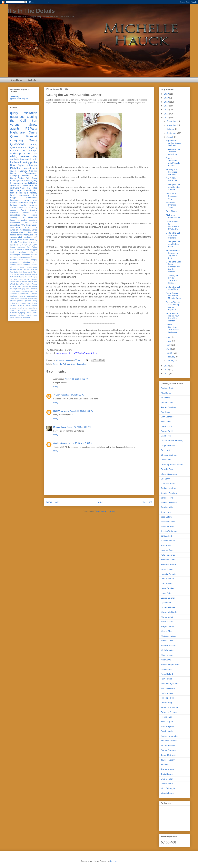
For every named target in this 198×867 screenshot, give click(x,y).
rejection (26, 262)
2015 (166, 114)
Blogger (113, 861)
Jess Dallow (166, 517)
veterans (13, 315)
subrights (13, 313)
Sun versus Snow (23, 122)
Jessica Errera (167, 526)
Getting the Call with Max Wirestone (173, 151)
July (169, 337)
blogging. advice (30, 230)
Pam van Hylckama (170, 683)
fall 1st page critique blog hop (23, 190)
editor (18, 257)
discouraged (15, 255)
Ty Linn (56, 395)
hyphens (34, 293)
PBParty (31, 128)
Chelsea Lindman (169, 455)
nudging (34, 260)
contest (27, 168)
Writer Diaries (25, 284)
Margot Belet (167, 617)
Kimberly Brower (168, 564)
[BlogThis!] (94, 360)
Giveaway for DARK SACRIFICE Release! (172, 279)
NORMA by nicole (61, 411)
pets (29, 298)
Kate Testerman (168, 555)
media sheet (14, 298)
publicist (20, 301)
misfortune (23, 298)
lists (35, 235)
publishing (28, 237)
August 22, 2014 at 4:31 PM (77, 379)
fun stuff (24, 159)
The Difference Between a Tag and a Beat (173, 254)
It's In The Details (31, 11)
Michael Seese (59, 427)
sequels (34, 215)
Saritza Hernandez (169, 736)
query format (21, 303)
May (169, 345)
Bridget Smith (167, 431)
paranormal (14, 262)
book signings (18, 252)
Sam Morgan (167, 721)
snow (19, 265)
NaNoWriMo (14, 277)
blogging (33, 250)
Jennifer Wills (167, 507)
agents (15, 128)
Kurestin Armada (168, 574)
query (14, 113)
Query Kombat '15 (20, 147)
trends (29, 313)
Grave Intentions (17, 247)
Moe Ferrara (166, 655)
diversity (23, 232)
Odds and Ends (29, 227)
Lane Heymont (167, 579)
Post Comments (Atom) (105, 511)
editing (13, 156)
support (13, 210)
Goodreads (23, 202)
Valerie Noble (167, 783)
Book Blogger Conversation (23, 196)
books (19, 193)
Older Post (146, 502)
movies (25, 215)
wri (19, 317)
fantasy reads (18, 205)
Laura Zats (166, 593)
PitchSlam (15, 168)
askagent (18, 286)
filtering (34, 257)
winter (25, 240)
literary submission (18, 208)
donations (26, 255)
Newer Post (52, 502)
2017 (166, 106)
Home (100, 502)
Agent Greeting (29, 210)
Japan (34, 225)
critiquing (16, 140)
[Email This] (92, 360)
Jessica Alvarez (168, 521)
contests (14, 159)
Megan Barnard (168, 626)
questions (33, 220)
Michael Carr (167, 641)
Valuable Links (30, 185)
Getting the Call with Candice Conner (173, 187)
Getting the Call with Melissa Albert (173, 244)
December (172, 121)
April (169, 349)
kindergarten (27, 235)
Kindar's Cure (29, 175)
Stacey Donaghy (168, 750)
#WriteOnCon (32, 267)
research (30, 303)
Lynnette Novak (168, 607)
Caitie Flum (166, 436)
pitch (20, 237)
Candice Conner (60, 443)
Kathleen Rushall (168, 559)
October (171, 129)
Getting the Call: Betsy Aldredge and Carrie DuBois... (173, 267)
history (13, 260)
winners (13, 267)
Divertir (28, 225)
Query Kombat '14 (23, 149)
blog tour (16, 289)
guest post (71, 364)
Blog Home (16, 80)
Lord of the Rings (17, 274)
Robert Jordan (16, 250)
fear (12, 193)
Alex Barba (166, 393)
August (170, 137)
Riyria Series (24, 279)
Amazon (13, 270)
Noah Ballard (167, 674)
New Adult (15, 227)
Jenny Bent (166, 512)
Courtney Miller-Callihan (172, 464)
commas (34, 289)
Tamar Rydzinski (168, 755)
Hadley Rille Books (21, 272)
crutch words (15, 291)
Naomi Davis (166, 669)
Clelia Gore (166, 459)
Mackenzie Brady (169, 612)
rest (35, 303)
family (13, 195)
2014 (166, 117)
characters (32, 217)
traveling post (17, 217)
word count (14, 317)
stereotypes (33, 310)
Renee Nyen (166, 717)
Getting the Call (59, 364)
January (171, 360)
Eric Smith (165, 479)
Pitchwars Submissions (173, 216)
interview (32, 165)
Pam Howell (166, 679)
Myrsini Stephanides (170, 664)
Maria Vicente (167, 622)
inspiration (81, 364)
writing (33, 144)
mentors (13, 237)
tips (26, 223)
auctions (25, 286)
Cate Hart (165, 450)
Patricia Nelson (168, 688)
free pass (32, 232)
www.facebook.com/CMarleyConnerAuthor (76, 353)
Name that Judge (28, 188)
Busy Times (171, 211)
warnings (21, 315)
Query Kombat (23, 136)
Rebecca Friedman (169, 707)
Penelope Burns (168, 698)
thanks (34, 265)
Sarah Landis (167, 731)
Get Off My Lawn (28, 245)
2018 (166, 102)
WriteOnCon (14, 284)
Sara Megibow (167, 726)
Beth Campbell (167, 417)
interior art (22, 296)
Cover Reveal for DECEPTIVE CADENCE (172, 225)
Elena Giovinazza (169, 474)
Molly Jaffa (166, 660)
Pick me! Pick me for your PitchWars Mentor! (172, 317)
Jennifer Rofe (167, 498)
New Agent (17, 165)
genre (19, 235)
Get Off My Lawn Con (171, 179)
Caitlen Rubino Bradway (172, 440)
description (25, 291)
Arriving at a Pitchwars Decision (171, 171)
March (170, 353)
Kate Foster (166, 545)
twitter (35, 313)
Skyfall (26, 250)
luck (28, 296)
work (22, 267)
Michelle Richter (168, 645)
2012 (166, 370)
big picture (33, 286)
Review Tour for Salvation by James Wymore (173, 306)
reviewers (33, 205)
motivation (23, 260)
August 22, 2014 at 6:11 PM (81, 411)
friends (26, 183)
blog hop (33, 202)
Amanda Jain (167, 402)
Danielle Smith (167, 469)
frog (23, 293)
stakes (24, 310)
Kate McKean (167, 550)
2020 (166, 94)
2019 (166, 98)
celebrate (14, 232)
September (172, 133)
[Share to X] (97, 360)
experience (25, 257)
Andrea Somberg (169, 407)
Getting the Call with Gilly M (173, 288)
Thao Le (165, 764)
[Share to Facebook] (100, 360)
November (172, 125)
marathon (33, 296)
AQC (23, 225)
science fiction (24, 305)
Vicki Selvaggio (168, 788)
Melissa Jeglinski (168, 636)
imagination (14, 296)
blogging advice (24, 289)
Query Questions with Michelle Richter (173, 162)
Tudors (34, 282)
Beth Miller (166, 421)
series (19, 240)
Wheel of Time (16, 230)
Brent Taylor (166, 426)
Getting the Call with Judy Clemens (173, 235)
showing (13, 308)
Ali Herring (165, 398)
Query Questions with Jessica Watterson (172, 328)
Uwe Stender (167, 779)
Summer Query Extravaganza (23, 172)
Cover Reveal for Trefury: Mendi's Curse (173, 295)
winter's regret (31, 315)
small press (22, 308)
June (169, 341)
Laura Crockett (168, 588)
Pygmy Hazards (25, 277)
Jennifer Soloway (169, 502)
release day (29, 156)
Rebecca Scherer (169, 712)
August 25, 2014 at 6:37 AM (79, 427)
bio (11, 289)
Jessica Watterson (169, 531)
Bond (20, 242)
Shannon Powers (169, 740)
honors (28, 293)
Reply (55, 386)
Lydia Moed (166, 602)
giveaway (22, 171)
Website (32, 80)
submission (15, 223)
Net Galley (32, 247)
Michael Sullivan (31, 274)
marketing (33, 208)
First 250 (26, 270)
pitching (13, 301)
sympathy (21, 313)
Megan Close (167, 631)
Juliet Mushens (168, 540)
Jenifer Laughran (169, 488)
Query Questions (23, 142)
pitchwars (14, 188)
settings (34, 305)
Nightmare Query (23, 132)
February (171, 357)
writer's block (25, 317)
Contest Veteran (30, 242)
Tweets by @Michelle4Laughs (19, 97)
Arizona (19, 270)
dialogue (33, 252)
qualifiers (28, 301)
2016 (166, 110)
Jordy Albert (32, 272)
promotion (24, 195)
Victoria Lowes (167, 793)
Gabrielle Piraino (168, 483)
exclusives (18, 293)
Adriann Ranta (167, 388)
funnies (13, 235)
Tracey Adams (167, 769)
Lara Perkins (166, 583)
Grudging (14, 175)
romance (13, 305)
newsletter (22, 220)
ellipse (32, 291)
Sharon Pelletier (168, 745)
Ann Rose (165, 412)
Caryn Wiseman (168, 445)
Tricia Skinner (167, 774)
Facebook (14, 245)
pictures (34, 298)
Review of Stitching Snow (171, 204)
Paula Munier (167, 693)
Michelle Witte (167, 650)
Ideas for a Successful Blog (172, 196)
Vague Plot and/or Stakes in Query (173, 143)
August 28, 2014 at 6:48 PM (80, 443)
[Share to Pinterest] (103, 360)
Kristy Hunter (167, 569)
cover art (30, 153)
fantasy (13, 220)
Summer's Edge (25, 282)
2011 (166, 373)
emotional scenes (19, 212)
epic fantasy (30, 193)
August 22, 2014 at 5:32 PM (72, 395)
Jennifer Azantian (169, 493)
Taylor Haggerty (168, 760)
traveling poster (28, 162)
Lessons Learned (19, 200)
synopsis (26, 265)
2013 (166, 366)
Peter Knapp (166, 702)
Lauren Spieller (168, 598)
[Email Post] (87, 360)
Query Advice (17, 178)
